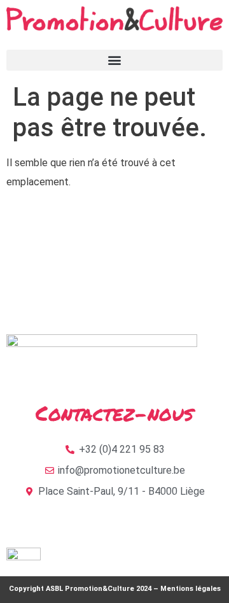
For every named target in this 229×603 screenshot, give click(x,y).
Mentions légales (190, 589)
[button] (114, 60)
